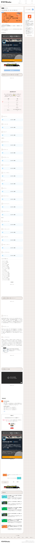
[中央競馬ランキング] (12, 424)
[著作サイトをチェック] (27, 35)
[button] (18, 482)
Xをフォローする (12, 60)
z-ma (4, 411)
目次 (11, 70)
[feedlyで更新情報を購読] (30, 35)
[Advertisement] (11, 84)
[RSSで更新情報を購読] (31, 35)
